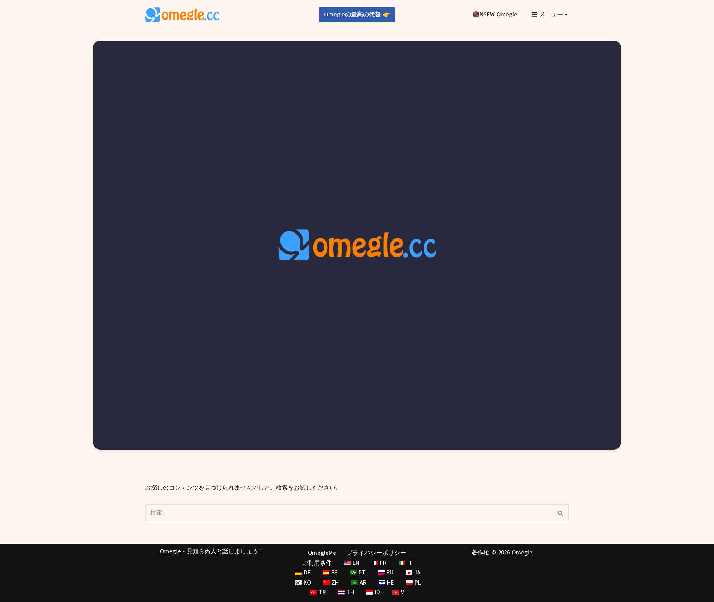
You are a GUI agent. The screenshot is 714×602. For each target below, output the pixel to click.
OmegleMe (322, 553)
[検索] (560, 512)
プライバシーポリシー (376, 553)
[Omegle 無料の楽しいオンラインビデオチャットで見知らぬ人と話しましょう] (182, 15)
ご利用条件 (317, 563)
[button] (566, 14)
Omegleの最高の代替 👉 (357, 14)
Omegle (170, 551)
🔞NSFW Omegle (494, 14)
